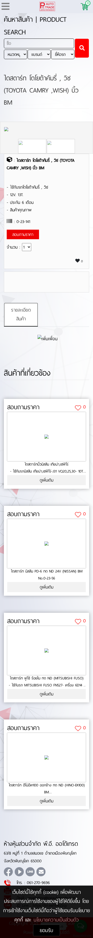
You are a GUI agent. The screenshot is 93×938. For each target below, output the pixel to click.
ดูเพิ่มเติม (46, 480)
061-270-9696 (38, 882)
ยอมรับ (46, 930)
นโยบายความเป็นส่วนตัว (56, 920)
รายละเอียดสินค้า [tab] (21, 314)
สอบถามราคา (23, 407)
